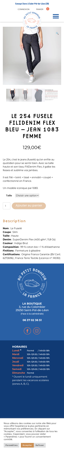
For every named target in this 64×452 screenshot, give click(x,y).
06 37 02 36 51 (32, 320)
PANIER (39, 9)
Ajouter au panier (29, 205)
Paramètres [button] (12, 445)
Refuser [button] (40, 445)
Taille (9, 195)
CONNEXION (23, 9)
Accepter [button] (27, 445)
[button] (57, 33)
